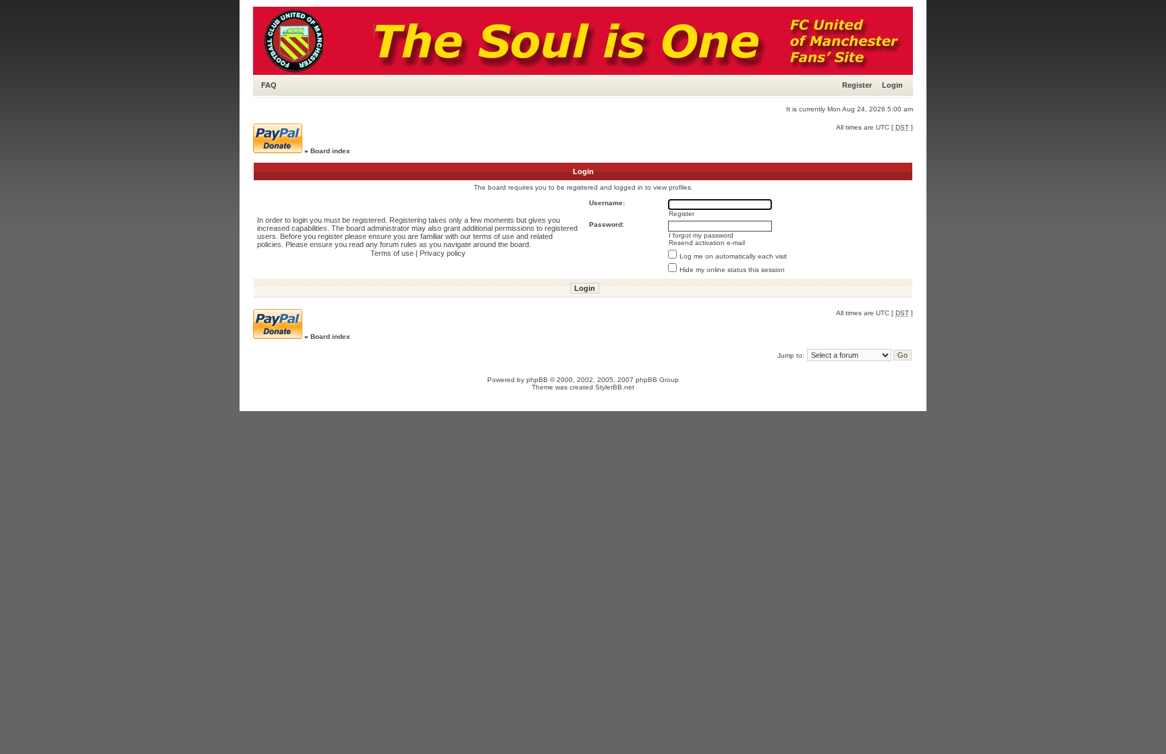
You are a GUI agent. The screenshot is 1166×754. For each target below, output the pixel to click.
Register (857, 85)
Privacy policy (443, 253)
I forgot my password (701, 235)
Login (892, 85)
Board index (330, 151)
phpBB (537, 379)
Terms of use (392, 253)
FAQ (269, 85)
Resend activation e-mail (707, 242)
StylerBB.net (614, 387)
